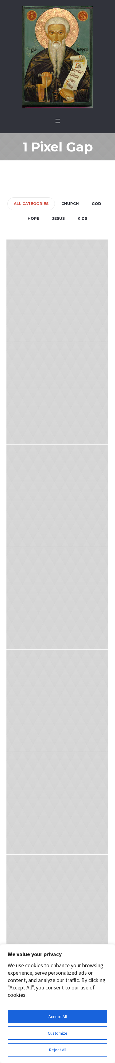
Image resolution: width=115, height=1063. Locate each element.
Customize (57, 1033)
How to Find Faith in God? (57, 296)
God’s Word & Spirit (57, 604)
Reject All (57, 1050)
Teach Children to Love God (57, 809)
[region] (57, 1003)
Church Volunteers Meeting (57, 399)
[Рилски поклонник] (57, 57)
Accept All (57, 1016)
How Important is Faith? (57, 912)
